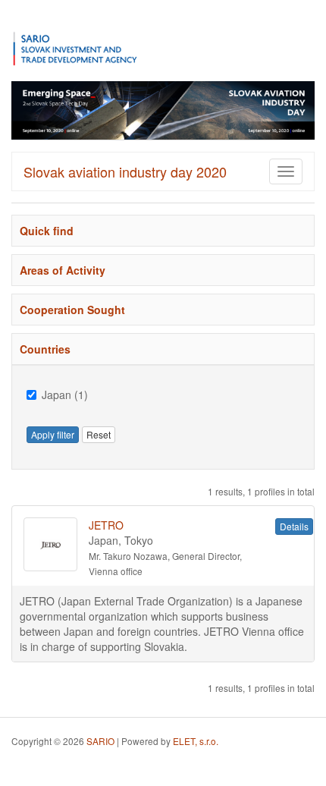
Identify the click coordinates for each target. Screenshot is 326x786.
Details (294, 526)
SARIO (100, 740)
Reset (98, 434)
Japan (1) (65, 394)
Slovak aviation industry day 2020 (125, 171)
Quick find (47, 230)
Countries (45, 349)
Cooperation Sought (72, 309)
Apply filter (52, 434)
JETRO (106, 525)
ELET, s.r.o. (195, 740)
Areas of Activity (62, 270)
